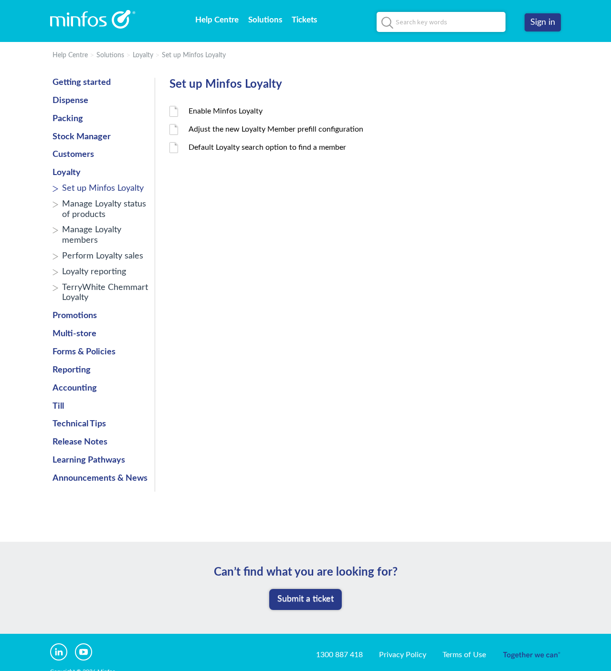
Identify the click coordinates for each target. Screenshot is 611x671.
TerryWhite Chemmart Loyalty (105, 292)
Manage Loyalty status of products (104, 209)
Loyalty (143, 55)
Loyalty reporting (94, 272)
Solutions (265, 20)
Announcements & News (100, 478)
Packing (68, 118)
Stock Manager (82, 137)
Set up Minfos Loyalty (194, 55)
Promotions (75, 315)
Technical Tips (79, 424)
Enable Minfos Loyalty (226, 111)
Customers (73, 154)
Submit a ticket (305, 599)
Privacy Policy (402, 655)
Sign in (542, 22)
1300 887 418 (339, 655)
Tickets (304, 20)
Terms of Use (464, 655)
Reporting (72, 370)
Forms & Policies (84, 352)
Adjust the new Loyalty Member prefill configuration (276, 129)
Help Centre (217, 20)
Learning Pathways (89, 460)
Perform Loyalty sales (102, 256)
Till (58, 406)
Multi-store (74, 334)
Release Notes (80, 442)
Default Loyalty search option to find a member (267, 147)
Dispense (70, 100)
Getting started (82, 82)
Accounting (75, 388)
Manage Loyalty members (91, 235)
